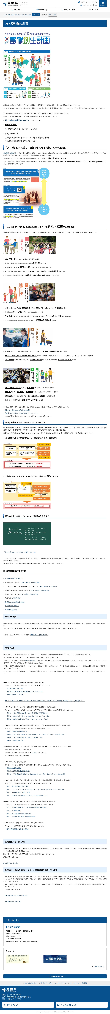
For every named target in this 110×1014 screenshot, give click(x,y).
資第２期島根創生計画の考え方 (18, 829)
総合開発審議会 (30, 661)
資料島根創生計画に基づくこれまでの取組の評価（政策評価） (27, 807)
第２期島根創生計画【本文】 (14, 578)
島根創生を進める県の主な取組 (14, 602)
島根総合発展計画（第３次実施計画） (16, 895)
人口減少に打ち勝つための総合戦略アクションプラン (21, 413)
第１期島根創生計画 (9, 153)
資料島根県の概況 (14, 768)
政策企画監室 (52, 15)
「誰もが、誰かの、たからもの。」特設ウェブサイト (19, 552)
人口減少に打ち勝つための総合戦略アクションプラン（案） (25, 692)
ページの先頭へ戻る (56, 976)
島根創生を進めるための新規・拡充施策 (17, 410)
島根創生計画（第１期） (11, 863)
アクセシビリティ (60, 983)
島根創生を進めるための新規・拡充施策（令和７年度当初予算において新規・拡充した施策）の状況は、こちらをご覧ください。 (45, 701)
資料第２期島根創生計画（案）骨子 (19, 814)
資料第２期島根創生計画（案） (18, 731)
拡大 (91, 5)
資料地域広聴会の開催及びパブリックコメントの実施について (27, 795)
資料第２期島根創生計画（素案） (18, 771)
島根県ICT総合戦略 (11, 610)
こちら (38, 416)
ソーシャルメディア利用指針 (78, 983)
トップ (5, 15)
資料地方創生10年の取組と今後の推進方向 (21, 817)
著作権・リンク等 (46, 983)
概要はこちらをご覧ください (39, 635)
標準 (96, 5)
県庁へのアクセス (12, 1005)
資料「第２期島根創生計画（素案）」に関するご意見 (25, 737)
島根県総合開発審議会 (12, 606)
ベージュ (94, 2)
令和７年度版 (26, 582)
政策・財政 (18, 15)
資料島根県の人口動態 (15, 740)
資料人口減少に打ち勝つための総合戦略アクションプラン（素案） (29, 716)
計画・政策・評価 (26, 15)
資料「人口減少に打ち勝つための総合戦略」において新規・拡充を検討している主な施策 (36, 734)
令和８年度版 (35, 582)
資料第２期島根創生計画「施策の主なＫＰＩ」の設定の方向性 (27, 719)
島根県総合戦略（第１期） (13, 902)
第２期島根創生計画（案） (15, 688)
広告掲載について (98, 966)
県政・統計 (11, 15)
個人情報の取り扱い (31, 983)
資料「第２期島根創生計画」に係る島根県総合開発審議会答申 (27, 713)
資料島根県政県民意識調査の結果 (18, 792)
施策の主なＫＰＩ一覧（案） (16, 695)
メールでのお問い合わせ (68, 1005)
